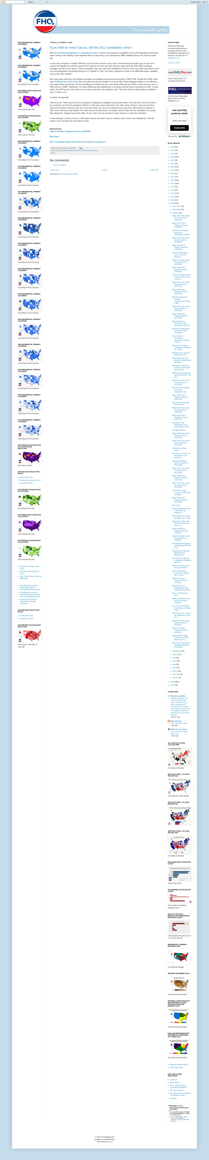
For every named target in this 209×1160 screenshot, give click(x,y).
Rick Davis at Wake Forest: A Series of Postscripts (180, 463)
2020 (172, 167)
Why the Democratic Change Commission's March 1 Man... (181, 300)
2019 (172, 170)
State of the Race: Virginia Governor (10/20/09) (180, 417)
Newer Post (54, 170)
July (174, 658)
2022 (172, 160)
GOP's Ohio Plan (176, 1068)
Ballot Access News (179, 729)
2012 (172, 193)
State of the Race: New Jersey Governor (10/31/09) (181, 218)
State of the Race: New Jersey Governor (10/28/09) (181, 262)
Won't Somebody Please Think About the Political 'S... (181, 511)
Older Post (154, 170)
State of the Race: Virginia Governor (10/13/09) (180, 478)
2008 (172, 682)
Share (53, 153)
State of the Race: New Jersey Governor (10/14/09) (181, 470)
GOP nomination (88, 150)
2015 (172, 183)
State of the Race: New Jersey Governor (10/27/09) (181, 284)
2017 (172, 177)
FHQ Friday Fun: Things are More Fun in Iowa (181, 517)
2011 (172, 197)
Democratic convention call (30, 480)
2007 (172, 685)
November (176, 210)
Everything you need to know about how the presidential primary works (30, 588)
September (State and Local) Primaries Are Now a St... (181, 523)
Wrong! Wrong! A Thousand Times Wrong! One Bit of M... (181, 323)
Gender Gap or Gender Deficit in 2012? (181, 354)
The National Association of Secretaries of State (180, 1094)
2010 (172, 200)
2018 (172, 174)
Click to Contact (174, 63)
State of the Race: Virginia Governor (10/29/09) (180, 247)
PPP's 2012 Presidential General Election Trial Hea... (181, 375)
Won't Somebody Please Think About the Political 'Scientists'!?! (78, 142)
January (175, 678)
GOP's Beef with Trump (179, 723)
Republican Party (26, 619)
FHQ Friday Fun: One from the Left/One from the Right (181, 360)
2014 (172, 187)
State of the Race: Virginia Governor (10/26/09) (180, 316)
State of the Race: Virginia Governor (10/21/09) (180, 397)
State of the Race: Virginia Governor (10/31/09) (180, 225)
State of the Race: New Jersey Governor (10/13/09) (181, 485)
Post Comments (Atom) (69, 174)
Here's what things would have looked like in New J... (180, 573)
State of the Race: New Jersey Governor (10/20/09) (181, 410)
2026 (172, 147)
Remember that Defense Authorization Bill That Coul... (181, 546)
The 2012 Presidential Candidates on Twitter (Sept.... (181, 608)
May (174, 664)
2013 (172, 190)
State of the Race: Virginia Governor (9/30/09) (180, 630)
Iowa (96, 150)
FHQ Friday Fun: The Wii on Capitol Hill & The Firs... (181, 615)
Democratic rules (26, 477)
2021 (172, 164)
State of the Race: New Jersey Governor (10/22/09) (181, 382)
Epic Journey (176, 721)
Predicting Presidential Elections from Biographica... (181, 553)
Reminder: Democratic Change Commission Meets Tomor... (181, 368)
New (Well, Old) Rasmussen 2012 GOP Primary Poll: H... (181, 425)
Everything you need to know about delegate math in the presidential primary (30, 594)
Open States (174, 1082)
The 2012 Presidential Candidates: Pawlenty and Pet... (181, 560)
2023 (172, 157)
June (174, 661)
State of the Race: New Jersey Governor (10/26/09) (181, 308)
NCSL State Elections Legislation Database (178, 1086)
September (176, 651)
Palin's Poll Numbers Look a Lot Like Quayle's (180, 255)
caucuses (78, 150)
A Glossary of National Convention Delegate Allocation (28, 601)
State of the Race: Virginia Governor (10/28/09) (180, 269)
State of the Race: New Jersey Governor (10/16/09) (181, 435)
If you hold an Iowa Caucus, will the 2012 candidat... (181, 492)
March (175, 671)
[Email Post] (80, 148)
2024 (172, 154)
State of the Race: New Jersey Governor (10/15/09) (181, 443)
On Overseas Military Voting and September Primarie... (181, 233)
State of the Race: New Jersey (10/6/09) (181, 567)
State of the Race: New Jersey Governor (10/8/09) (181, 538)
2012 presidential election (65, 150)
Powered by (172, 136)
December (176, 206)
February (176, 674)
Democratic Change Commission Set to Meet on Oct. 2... (180, 638)
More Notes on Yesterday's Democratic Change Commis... (181, 339)
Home (105, 170)
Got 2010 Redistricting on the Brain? (180, 404)
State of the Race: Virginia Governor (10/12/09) (70, 131)
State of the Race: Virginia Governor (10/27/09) (180, 292)
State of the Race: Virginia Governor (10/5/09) (180, 580)
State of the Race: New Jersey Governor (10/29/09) (181, 240)
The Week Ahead (178, 430)
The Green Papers (177, 1090)
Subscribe (179, 128)
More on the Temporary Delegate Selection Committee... (181, 645)
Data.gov (173, 1098)
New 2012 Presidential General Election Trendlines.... (181, 331)
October (175, 213)
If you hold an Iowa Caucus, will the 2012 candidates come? (91, 47)
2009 (172, 203)
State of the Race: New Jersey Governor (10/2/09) (181, 601)
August (175, 655)
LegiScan (173, 1080)
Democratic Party (26, 616)
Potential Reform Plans (179, 1065)
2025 (172, 150)
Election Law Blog (178, 696)
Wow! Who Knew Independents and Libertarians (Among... (181, 588)
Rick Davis (54, 137)
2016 (172, 180)
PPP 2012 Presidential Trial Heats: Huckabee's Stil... (181, 390)
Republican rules (26, 483)
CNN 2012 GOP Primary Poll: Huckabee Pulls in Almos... (181, 277)
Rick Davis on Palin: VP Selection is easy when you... (181, 455)
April (174, 668)
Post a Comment (59, 165)
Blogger (110, 1142)
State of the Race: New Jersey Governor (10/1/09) (181, 623)
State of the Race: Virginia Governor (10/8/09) (180, 531)
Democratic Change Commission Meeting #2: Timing (181, 348)
